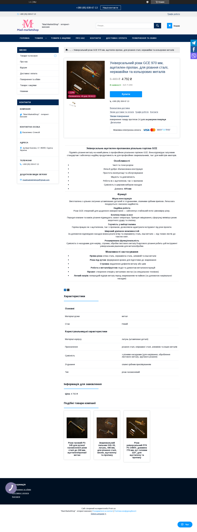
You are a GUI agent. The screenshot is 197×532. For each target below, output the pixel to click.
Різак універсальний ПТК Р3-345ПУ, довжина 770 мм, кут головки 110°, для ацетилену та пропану (137, 450)
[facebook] (65, 290)
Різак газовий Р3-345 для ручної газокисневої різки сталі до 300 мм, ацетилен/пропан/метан (77, 449)
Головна (24, 38)
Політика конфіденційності (125, 511)
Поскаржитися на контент (102, 511)
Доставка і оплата (116, 38)
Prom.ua (112, 509)
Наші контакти (111, 7)
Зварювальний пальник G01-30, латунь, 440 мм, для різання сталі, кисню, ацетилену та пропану (107, 449)
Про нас (80, 38)
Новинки (24, 91)
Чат (187, 524)
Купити (126, 94)
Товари (39, 38)
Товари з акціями (61, 38)
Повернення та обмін (144, 38)
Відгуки (23, 67)
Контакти (95, 38)
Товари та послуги (28, 56)
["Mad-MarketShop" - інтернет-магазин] (28, 31)
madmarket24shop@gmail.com (36, 180)
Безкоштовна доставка (120, 108)
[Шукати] (157, 25)
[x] (68, 290)
